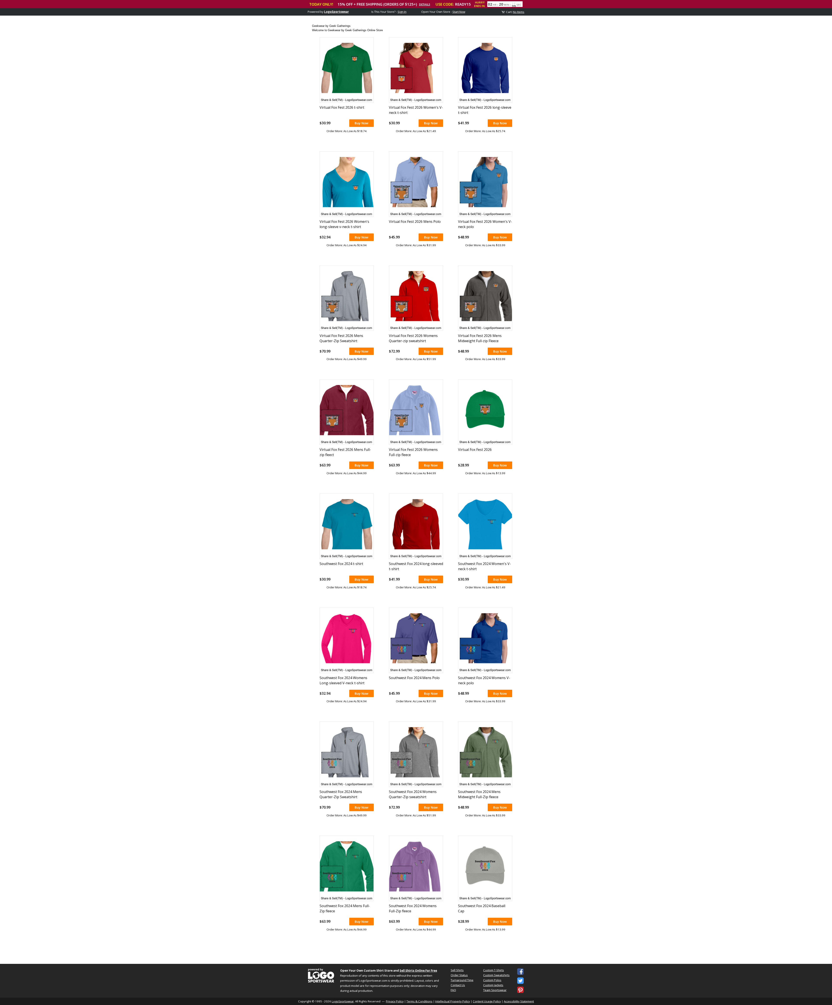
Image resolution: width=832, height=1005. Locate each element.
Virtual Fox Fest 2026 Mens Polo (415, 221)
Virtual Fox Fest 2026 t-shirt (342, 107)
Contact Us (458, 985)
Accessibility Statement (519, 1001)
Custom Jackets (493, 985)
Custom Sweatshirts (496, 975)
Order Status (459, 975)
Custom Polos (492, 980)
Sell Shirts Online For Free (418, 971)
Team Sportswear (495, 990)
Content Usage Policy (487, 1001)
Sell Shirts (457, 970)
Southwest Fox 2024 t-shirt (341, 563)
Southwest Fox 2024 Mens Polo (414, 677)
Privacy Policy (395, 1001)
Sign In (402, 12)
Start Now (458, 12)
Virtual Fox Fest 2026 (475, 449)
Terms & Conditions (419, 1001)
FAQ (453, 990)
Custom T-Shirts (493, 970)
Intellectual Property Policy (452, 1001)
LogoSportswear (336, 12)
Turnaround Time (462, 980)
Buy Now (361, 123)
